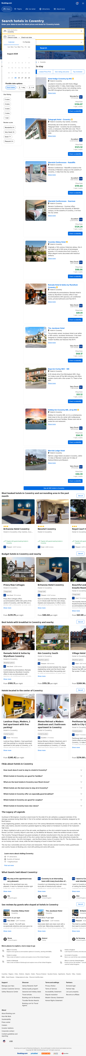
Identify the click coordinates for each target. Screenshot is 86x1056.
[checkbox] (29, 57)
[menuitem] (7, 9)
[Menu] (83, 3)
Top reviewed (77, 72)
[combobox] (43, 32)
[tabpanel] (19, 68)
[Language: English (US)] (4, 1041)
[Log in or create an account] (77, 3)
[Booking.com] (7, 3)
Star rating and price (62, 72)
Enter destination (12, 30)
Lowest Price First (45, 72)
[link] (11, 99)
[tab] (11, 42)
